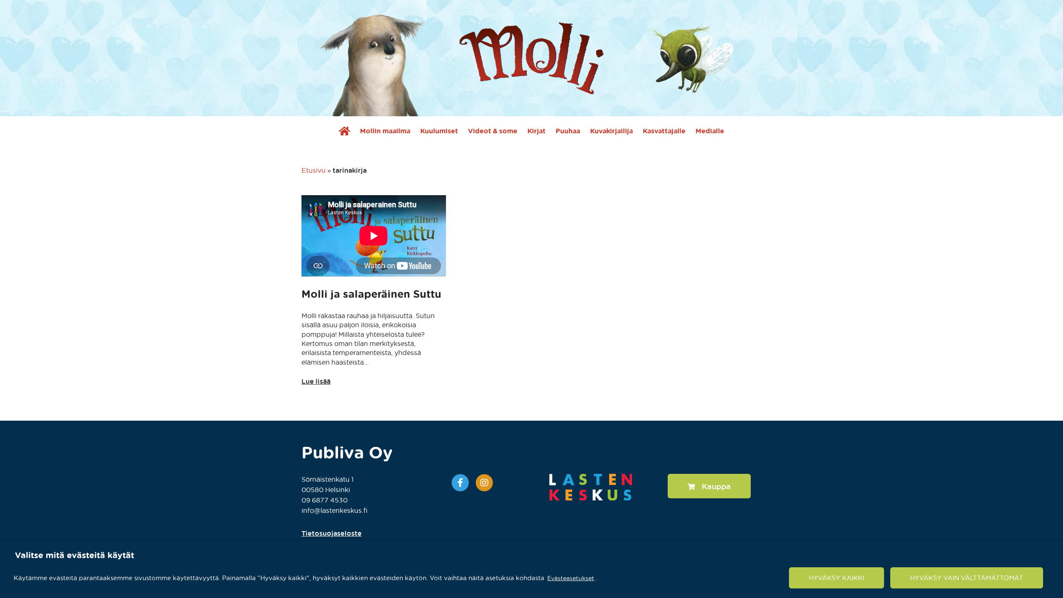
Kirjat (536, 130)
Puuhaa (568, 130)
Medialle (710, 130)
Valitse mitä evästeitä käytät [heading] (74, 555)
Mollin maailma (385, 130)
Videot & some (492, 130)
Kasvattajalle (664, 130)
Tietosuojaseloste (331, 533)
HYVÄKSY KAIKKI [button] (836, 577)
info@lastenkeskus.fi (334, 510)
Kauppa (716, 486)
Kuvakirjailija (611, 130)
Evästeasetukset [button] (570, 577)
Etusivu (313, 170)
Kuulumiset (439, 130)
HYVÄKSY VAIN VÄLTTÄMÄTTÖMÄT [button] (966, 577)
